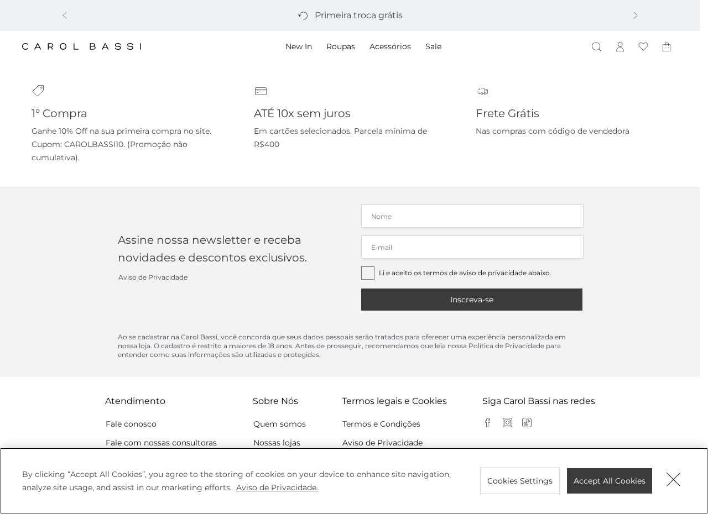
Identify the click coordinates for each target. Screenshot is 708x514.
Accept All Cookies (609, 481)
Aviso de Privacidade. (277, 487)
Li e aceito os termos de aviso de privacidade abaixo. (465, 273)
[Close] (674, 481)
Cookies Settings (520, 481)
